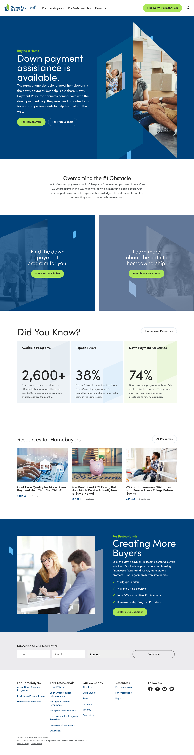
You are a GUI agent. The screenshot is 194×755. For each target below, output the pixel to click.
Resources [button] (101, 8)
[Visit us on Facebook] (150, 688)
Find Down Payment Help (162, 7)
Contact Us (88, 715)
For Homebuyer (123, 687)
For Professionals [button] (78, 8)
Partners (87, 703)
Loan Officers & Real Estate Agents (61, 694)
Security (87, 709)
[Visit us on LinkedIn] (171, 688)
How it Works (57, 687)
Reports (119, 698)
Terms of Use (36, 743)
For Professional (124, 692)
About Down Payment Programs (29, 688)
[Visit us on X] (157, 688)
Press (85, 698)
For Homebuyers (31, 121)
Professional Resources (62, 724)
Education (55, 730)
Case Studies (89, 692)
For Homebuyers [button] (52, 8)
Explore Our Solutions (130, 611)
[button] (188, 8)
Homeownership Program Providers (64, 717)
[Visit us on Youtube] (164, 688)
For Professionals (62, 121)
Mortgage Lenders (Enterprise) (60, 703)
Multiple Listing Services (63, 710)
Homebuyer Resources (159, 331)
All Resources (164, 439)
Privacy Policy (23, 743)
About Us (87, 687)
